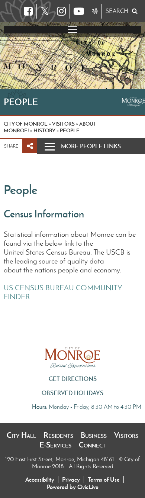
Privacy (71, 479)
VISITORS (63, 123)
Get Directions (73, 378)
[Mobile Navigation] (72, 29)
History (44, 130)
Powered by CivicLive (73, 487)
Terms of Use (104, 479)
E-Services (55, 445)
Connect (92, 445)
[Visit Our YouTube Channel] (79, 11)
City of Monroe (26, 123)
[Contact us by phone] (95, 11)
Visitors (126, 435)
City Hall (21, 435)
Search (117, 10)
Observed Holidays (72, 393)
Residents (58, 435)
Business (94, 435)
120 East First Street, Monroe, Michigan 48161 (60, 459)
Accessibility (39, 479)
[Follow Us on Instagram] (61, 11)
